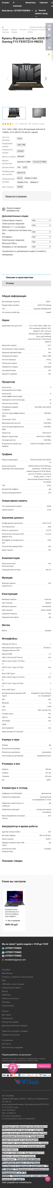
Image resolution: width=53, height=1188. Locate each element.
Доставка (6, 1015)
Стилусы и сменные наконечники (17, 977)
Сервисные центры (11, 1035)
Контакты (6, 1044)
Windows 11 (34, 182)
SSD (4, 980)
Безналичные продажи (12, 1047)
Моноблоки (7, 973)
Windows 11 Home (31, 178)
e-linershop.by (25, 1182)
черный (20, 187)
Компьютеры (8, 1006)
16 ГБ (25, 167)
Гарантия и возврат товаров (15, 1031)
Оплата (5, 1011)
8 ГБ (18, 167)
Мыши (5, 991)
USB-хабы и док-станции (13, 984)
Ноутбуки (6, 970)
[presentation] (7, 78)
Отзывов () (22, 124)
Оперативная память (11, 988)
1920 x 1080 (21, 145)
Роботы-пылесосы (10, 998)
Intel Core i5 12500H (39, 162)
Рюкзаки (6, 1002)
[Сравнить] (49, 54)
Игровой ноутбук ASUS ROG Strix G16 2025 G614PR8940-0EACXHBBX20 (12, 913)
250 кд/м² (20, 156)
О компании (7, 1040)
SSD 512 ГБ (21, 173)
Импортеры (30, 3)
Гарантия (44, 3)
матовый (20, 151)
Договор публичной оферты (15, 1025)
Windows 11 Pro (22, 182)
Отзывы (5, 3)
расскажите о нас (13, 210)
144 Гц (19, 138)
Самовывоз (7, 1018)
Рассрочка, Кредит (10, 1022)
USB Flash (6, 995)
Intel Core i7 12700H (23, 162)
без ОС (19, 178)
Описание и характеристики (19, 277)
